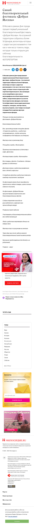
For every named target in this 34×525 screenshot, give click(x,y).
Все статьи (7, 366)
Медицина (7, 346)
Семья (6, 357)
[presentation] (17, 395)
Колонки (6, 338)
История (6, 335)
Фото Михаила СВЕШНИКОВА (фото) (14, 65)
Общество (7, 352)
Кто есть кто (7, 341)
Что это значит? (12, 516)
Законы (6, 333)
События (6, 360)
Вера (5, 330)
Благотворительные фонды (17, 294)
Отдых (6, 355)
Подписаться (17, 400)
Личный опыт (8, 344)
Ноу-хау (6, 349)
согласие (18, 403)
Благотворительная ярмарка (10, 291)
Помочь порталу (13, 283)
